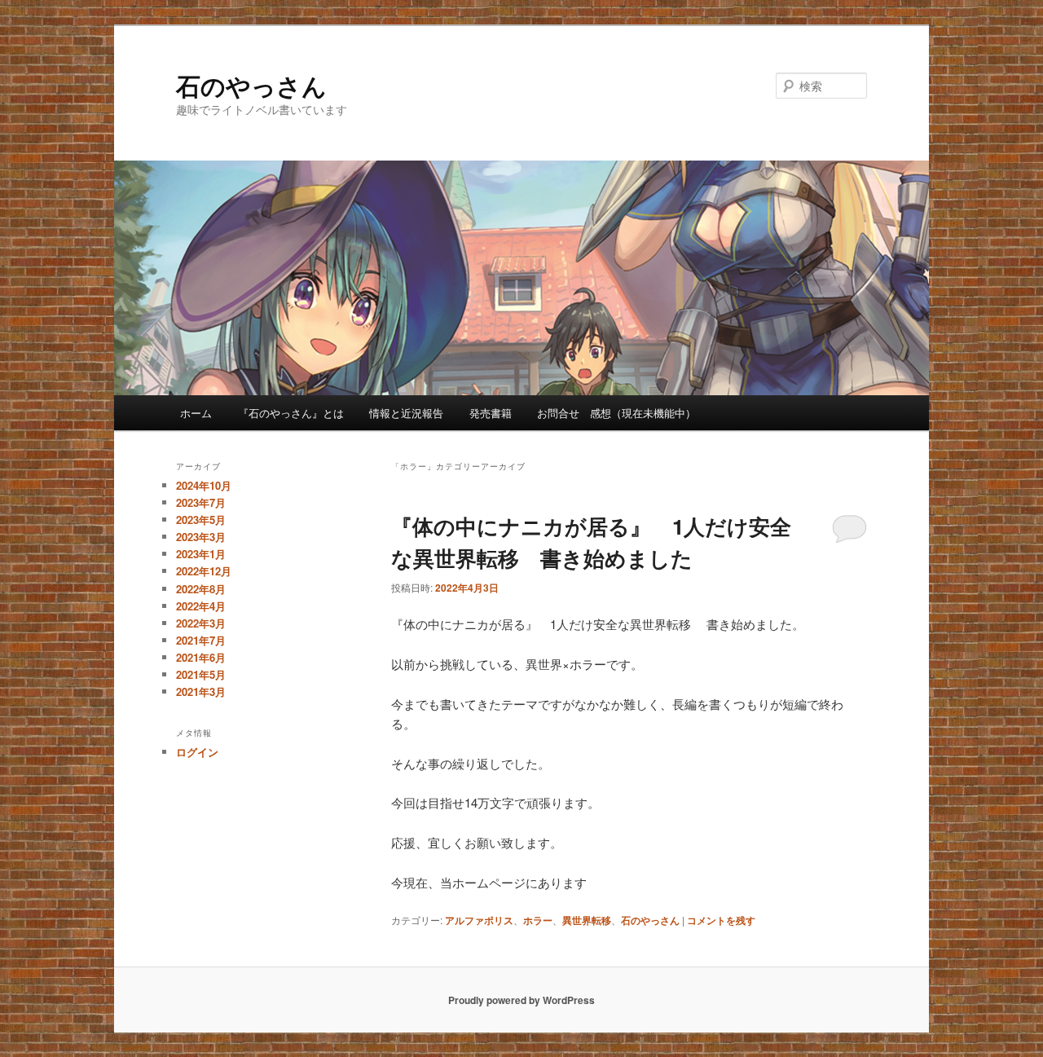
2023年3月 (201, 536)
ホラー (537, 920)
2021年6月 (201, 657)
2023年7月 (201, 502)
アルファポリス (479, 920)
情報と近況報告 (406, 413)
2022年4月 (201, 606)
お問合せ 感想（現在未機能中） (616, 413)
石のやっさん (251, 85)
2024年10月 (203, 485)
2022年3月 (201, 623)
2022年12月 (203, 571)
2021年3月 (201, 691)
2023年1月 (201, 554)
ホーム (196, 413)
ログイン (197, 752)
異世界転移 (586, 920)
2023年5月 (201, 519)
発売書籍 (490, 413)
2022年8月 (201, 589)
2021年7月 (201, 640)
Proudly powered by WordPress (521, 1000)
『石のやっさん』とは (291, 413)
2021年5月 (201, 674)
